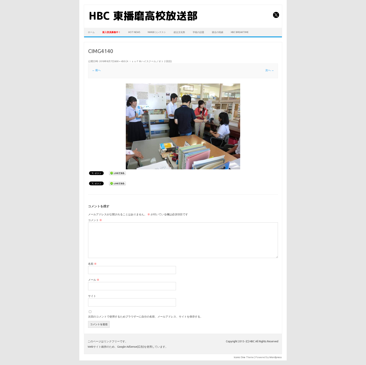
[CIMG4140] (183, 126)
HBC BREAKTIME (240, 32)
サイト (92, 295)
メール (93, 279)
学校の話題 (198, 32)
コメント (95, 220)
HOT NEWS (134, 32)
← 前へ (96, 70)
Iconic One (239, 357)
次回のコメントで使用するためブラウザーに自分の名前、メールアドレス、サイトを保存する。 (145, 316)
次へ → (269, 70)
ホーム (91, 32)
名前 (92, 263)
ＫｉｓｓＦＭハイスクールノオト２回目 (148, 61)
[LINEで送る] (117, 172)
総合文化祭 (179, 32)
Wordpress (275, 357)
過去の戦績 (217, 32)
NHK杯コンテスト (157, 32)
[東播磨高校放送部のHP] (144, 21)
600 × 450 (120, 61)
